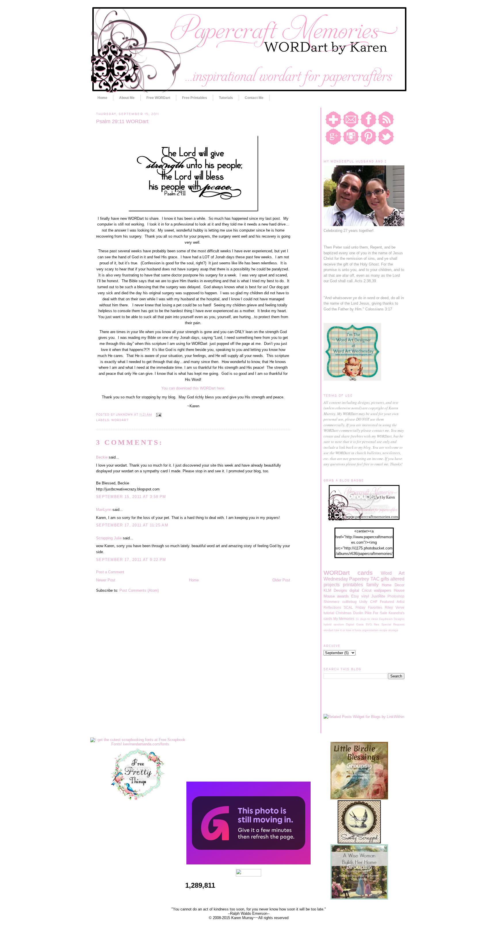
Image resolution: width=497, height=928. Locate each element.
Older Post (281, 580)
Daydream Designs (391, 618)
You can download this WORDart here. (193, 388)
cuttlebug (349, 602)
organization (370, 630)
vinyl (365, 596)
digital (354, 590)
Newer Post (105, 580)
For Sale (380, 613)
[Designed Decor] (248, 863)
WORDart (120, 420)
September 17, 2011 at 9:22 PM (131, 559)
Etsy (355, 596)
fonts (358, 630)
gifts (385, 578)
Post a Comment (110, 572)
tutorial (329, 613)
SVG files (372, 624)
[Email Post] (157, 415)
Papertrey (359, 578)
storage (393, 630)
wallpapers (382, 590)
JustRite (378, 596)
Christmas (343, 613)
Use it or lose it (344, 630)
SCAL (348, 607)
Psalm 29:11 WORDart (122, 121)
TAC (375, 578)
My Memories (344, 618)
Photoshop (395, 596)
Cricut (367, 590)
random (339, 624)
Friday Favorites (368, 607)
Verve (399, 607)
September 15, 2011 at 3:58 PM (131, 496)
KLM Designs (335, 590)
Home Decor (393, 585)
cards (365, 572)
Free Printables (194, 98)
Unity (363, 602)
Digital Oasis (355, 624)
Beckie (102, 457)
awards (343, 596)
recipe (383, 630)
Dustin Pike (362, 613)
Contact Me (254, 98)
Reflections (332, 607)
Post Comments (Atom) (139, 590)
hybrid (328, 624)
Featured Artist (392, 602)
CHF (373, 602)
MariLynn (103, 509)
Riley (389, 607)
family (372, 584)
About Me (127, 98)
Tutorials (226, 98)
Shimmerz (331, 602)
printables (353, 584)
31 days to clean (366, 618)
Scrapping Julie (109, 538)
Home (102, 98)
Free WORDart (158, 98)
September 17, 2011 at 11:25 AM (132, 525)
